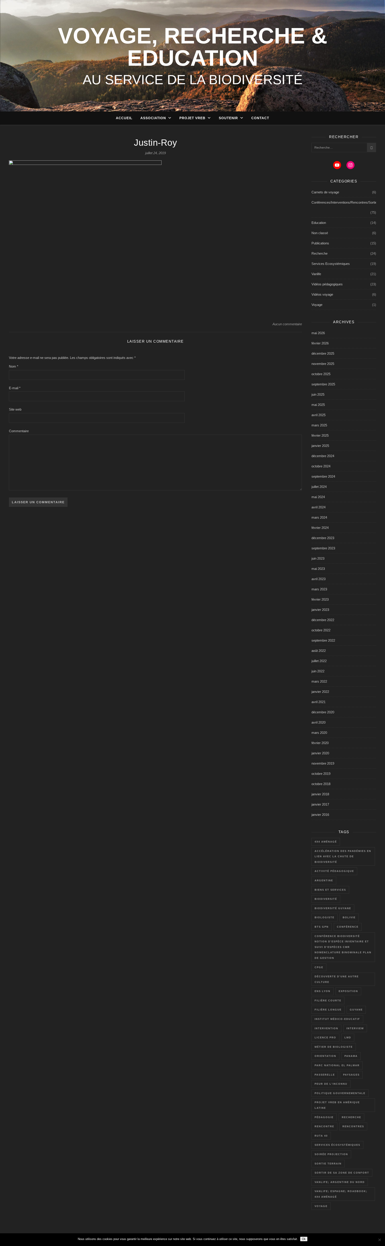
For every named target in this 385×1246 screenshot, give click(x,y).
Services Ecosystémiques (330, 264)
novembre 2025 (322, 364)
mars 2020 (319, 733)
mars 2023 (319, 589)
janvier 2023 (320, 610)
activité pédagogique (334, 871)
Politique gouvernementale (340, 1093)
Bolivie (349, 917)
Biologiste (324, 917)
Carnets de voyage (325, 192)
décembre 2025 (322, 353)
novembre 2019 (322, 763)
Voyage (316, 305)
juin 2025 (317, 394)
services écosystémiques (337, 1145)
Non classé (319, 233)
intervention (326, 1028)
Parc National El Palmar (337, 1065)
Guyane (356, 1009)
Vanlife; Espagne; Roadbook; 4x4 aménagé (341, 1194)
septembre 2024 (323, 476)
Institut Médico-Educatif (337, 1019)
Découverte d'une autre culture (337, 979)
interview (355, 1028)
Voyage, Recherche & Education (192, 47)
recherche (351, 1117)
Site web (15, 409)
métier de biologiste (334, 1046)
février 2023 (320, 599)
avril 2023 (318, 579)
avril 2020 (318, 722)
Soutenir (228, 118)
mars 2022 (319, 681)
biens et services (330, 889)
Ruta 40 (321, 1135)
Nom (13, 366)
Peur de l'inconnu (331, 1083)
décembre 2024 (322, 456)
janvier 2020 (320, 753)
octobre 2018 (320, 784)
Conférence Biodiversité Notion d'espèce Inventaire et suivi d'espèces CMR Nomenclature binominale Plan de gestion (343, 947)
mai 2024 (318, 497)
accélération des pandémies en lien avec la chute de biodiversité (343, 856)
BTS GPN (322, 926)
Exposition (348, 991)
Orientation (325, 1056)
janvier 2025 (320, 446)
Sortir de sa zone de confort (342, 1172)
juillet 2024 (319, 487)
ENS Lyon (322, 991)
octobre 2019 (320, 773)
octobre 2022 (320, 630)
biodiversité (326, 899)
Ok (304, 1239)
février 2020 (320, 743)
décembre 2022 (322, 620)
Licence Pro (325, 1037)
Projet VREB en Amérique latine (337, 1105)
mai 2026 (318, 333)
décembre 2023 (322, 538)
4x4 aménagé (326, 841)
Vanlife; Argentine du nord (340, 1182)
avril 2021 (318, 702)
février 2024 (320, 528)
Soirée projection (331, 1154)
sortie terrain (328, 1163)
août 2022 (318, 651)
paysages (351, 1074)
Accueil (124, 118)
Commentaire (19, 431)
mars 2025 (319, 425)
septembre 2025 (323, 384)
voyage (321, 1206)
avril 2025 (318, 415)
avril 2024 (318, 507)
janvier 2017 (320, 804)
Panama (351, 1056)
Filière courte (328, 1000)
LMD (347, 1037)
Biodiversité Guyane (333, 908)
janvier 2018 (320, 794)
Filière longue (328, 1009)
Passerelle (325, 1074)
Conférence (347, 926)
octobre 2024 (320, 466)
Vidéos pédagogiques (327, 284)
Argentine (324, 880)
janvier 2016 (320, 814)
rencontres (353, 1126)
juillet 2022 (319, 661)
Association (153, 118)
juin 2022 (317, 671)
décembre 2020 (322, 712)
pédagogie (324, 1117)
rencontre (324, 1126)
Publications (320, 243)
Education (318, 223)
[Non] (379, 1240)
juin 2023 (317, 558)
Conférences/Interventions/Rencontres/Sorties (345, 202)
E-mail (14, 388)
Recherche (319, 253)
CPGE (319, 967)
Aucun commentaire (287, 324)
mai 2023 (318, 569)
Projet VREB (192, 118)
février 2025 (320, 435)
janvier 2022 (320, 692)
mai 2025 (318, 405)
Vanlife (316, 274)
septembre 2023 (323, 548)
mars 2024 (319, 517)
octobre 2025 (320, 374)
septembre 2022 (323, 640)
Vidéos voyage (322, 294)
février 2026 (320, 343)
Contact (260, 118)
